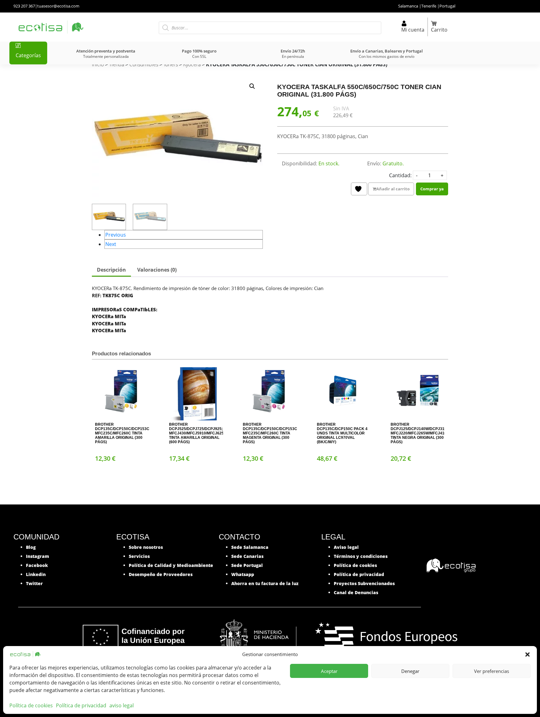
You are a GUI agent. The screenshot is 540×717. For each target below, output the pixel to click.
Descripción (111, 269)
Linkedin (36, 574)
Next (110, 244)
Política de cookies (31, 705)
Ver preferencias (491, 671)
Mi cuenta (412, 29)
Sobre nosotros (146, 547)
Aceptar (329, 671)
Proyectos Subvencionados (364, 583)
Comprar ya (432, 189)
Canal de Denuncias (356, 592)
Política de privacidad (81, 705)
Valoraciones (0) (157, 269)
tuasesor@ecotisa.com (58, 6)
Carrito (439, 29)
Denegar (410, 671)
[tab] (111, 270)
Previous (115, 234)
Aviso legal (346, 547)
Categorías (28, 55)
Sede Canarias (247, 556)
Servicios (139, 556)
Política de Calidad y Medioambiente (171, 565)
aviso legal (121, 705)
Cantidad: (400, 175)
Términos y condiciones (361, 556)
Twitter (34, 583)
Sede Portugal (247, 565)
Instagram (37, 556)
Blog (31, 547)
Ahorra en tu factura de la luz (264, 583)
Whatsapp (242, 574)
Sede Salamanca (249, 547)
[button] (527, 654)
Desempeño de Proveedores (160, 574)
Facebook (37, 565)
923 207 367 (24, 6)
